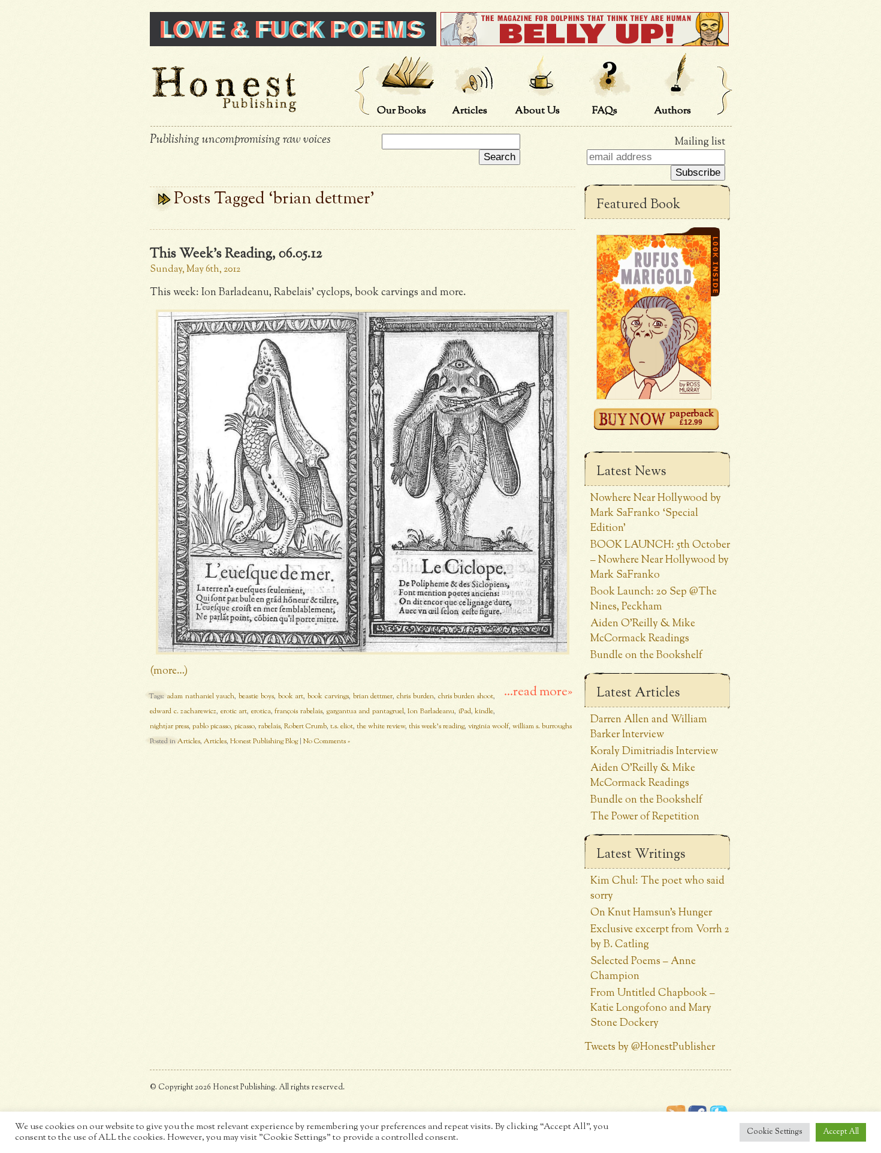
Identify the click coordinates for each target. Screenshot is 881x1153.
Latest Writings (641, 854)
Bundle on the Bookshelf (646, 655)
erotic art (234, 711)
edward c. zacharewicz (183, 711)
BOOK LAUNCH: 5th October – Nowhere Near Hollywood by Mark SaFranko (660, 560)
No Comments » (326, 741)
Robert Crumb (305, 726)
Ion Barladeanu (431, 711)
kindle (484, 711)
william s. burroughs (542, 726)
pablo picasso (211, 726)
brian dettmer (373, 696)
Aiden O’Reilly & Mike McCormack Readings (642, 631)
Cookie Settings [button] (774, 1132)
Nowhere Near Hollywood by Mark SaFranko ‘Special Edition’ (655, 513)
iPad (464, 711)
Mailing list (700, 141)
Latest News (631, 472)
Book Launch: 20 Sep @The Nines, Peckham (653, 599)
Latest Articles (638, 693)
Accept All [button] (841, 1132)
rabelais (269, 726)
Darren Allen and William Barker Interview (648, 727)
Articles (188, 741)
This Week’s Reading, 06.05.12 (236, 255)
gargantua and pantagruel (365, 711)
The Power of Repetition (644, 816)
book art (291, 696)
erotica (261, 711)
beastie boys (256, 696)
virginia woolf (488, 726)
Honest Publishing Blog (264, 741)
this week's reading (436, 726)
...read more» (538, 692)
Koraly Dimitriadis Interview (654, 751)
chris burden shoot (466, 696)
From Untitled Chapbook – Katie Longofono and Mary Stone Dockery (652, 1008)
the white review (381, 726)
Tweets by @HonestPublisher (649, 1047)
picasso (244, 726)
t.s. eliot (341, 726)
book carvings (328, 696)
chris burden (415, 696)
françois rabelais (298, 711)
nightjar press (169, 726)
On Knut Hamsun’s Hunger (651, 912)
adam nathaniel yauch (201, 696)
